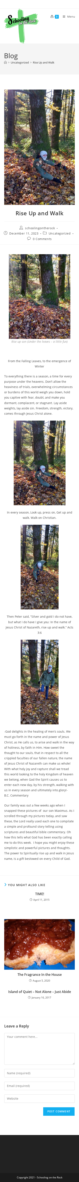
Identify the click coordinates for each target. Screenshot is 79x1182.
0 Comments (42, 239)
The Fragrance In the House (39, 974)
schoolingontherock (40, 228)
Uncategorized (60, 233)
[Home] (5, 62)
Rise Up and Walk (43, 62)
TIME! (39, 894)
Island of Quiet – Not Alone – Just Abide (39, 991)
